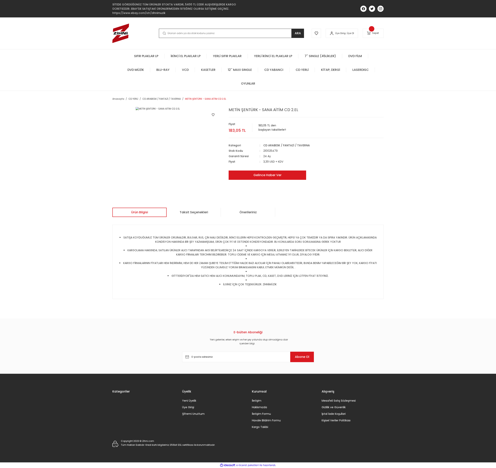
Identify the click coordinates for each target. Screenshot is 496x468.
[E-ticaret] (247, 465)
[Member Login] (332, 33)
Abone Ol (302, 357)
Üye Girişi (188, 407)
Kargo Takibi (260, 427)
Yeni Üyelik (189, 401)
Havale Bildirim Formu (266, 420)
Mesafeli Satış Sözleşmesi (339, 401)
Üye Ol (350, 33)
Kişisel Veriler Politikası (336, 420)
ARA (298, 33)
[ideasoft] (227, 465)
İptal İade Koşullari (334, 414)
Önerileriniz (248, 212)
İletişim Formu (261, 414)
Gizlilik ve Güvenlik (334, 407)
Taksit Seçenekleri (194, 212)
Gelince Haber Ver (267, 175)
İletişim (256, 401)
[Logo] (120, 33)
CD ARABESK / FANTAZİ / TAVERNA (286, 145)
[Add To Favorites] (213, 115)
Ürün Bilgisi (139, 212)
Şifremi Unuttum (193, 414)
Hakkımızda (259, 407)
